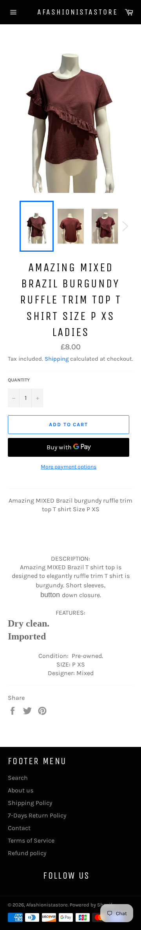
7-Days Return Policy (37, 815)
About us (20, 790)
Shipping (57, 358)
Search (18, 777)
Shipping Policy (30, 802)
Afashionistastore (70, 11)
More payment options (68, 466)
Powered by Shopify (92, 905)
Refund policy (27, 853)
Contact (19, 828)
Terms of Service (31, 840)
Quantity (19, 380)
